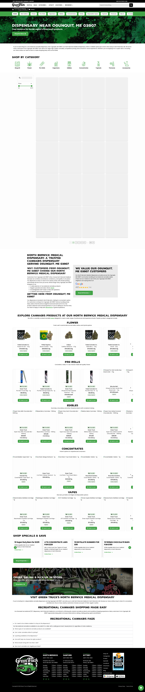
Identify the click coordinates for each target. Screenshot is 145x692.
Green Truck (23, 389)
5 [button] (84, 242)
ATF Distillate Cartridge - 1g (69, 518)
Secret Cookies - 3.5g (46, 346)
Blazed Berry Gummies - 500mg (46, 431)
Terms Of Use (129, 686)
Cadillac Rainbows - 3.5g (69, 346)
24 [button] (90, 242)
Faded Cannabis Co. (23, 344)
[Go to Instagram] (46, 679)
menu (52, 318)
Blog (104, 670)
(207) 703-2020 (88, 658)
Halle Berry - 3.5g (91, 346)
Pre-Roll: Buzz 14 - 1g (91, 390)
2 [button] (76, 242)
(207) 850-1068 (67, 658)
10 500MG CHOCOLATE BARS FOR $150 (87, 543)
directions (49, 307)
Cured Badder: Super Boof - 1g (23, 477)
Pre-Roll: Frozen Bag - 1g (23, 390)
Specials (105, 661)
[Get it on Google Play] (109, 676)
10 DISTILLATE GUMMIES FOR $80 (56, 543)
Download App (107, 673)
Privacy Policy (121, 686)
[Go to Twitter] (48, 679)
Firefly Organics (46, 344)
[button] (23, 9)
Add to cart (24, 354)
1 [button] (73, 242)
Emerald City (23, 475)
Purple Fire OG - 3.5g (23, 346)
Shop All (29, 5)
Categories (42, 5)
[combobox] (114, 5)
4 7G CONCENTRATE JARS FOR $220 (26, 543)
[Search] (131, 5)
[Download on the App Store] (121, 676)
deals (52, 288)
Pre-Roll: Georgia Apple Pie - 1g (46, 390)
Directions (106, 666)
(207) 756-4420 (48, 658)
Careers (105, 668)
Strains (105, 658)
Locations (58, 5)
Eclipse (69, 344)
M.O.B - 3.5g (114, 346)
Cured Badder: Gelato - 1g (91, 477)
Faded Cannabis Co (46, 389)
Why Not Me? (114, 386)
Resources (68, 5)
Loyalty (51, 5)
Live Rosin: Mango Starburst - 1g (46, 475)
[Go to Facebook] (43, 679)
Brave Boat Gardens (91, 475)
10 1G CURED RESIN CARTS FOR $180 (115, 543)
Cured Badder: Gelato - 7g (114, 477)
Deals (35, 5)
